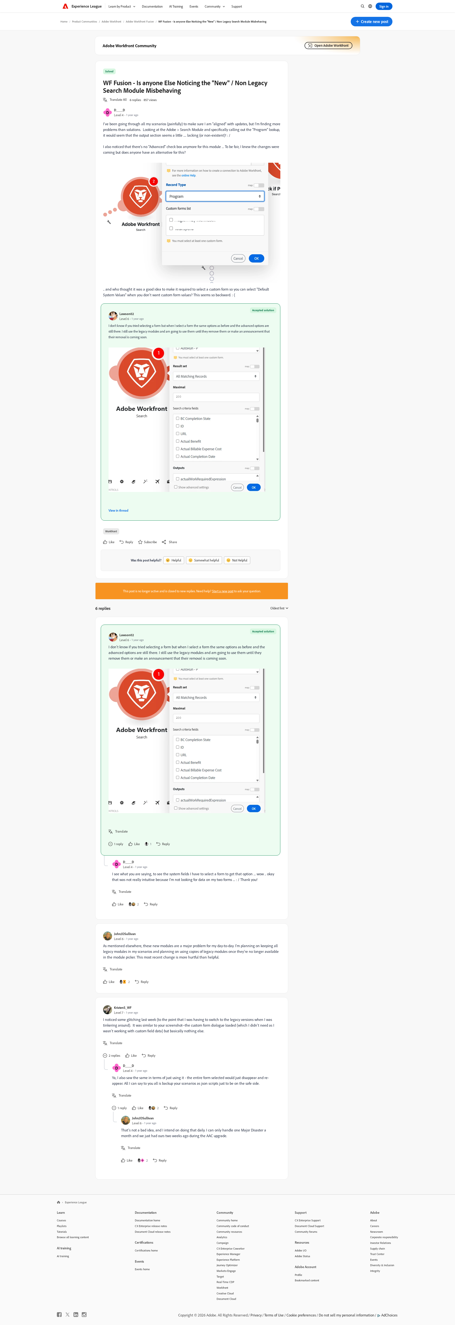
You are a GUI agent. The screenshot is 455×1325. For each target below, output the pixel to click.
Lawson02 (126, 314)
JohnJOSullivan (125, 934)
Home (64, 21)
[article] (190, 740)
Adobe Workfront (111, 21)
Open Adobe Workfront (331, 45)
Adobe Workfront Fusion (140, 21)
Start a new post (222, 591)
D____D (119, 110)
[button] (371, 21)
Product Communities (84, 21)
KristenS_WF (123, 1007)
